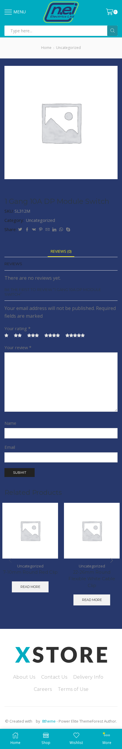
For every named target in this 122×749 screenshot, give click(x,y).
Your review (17, 347)
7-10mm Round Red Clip (30, 572)
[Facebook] (27, 229)
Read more (30, 587)
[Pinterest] (40, 229)
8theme (49, 721)
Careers (43, 689)
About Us (24, 677)
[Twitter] (20, 229)
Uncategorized (68, 47)
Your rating (17, 328)
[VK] (33, 229)
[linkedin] (54, 229)
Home (46, 47)
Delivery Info (88, 677)
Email (9, 447)
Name (10, 423)
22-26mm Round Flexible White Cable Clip (91, 579)
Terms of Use (73, 689)
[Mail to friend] (47, 229)
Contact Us (54, 677)
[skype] (67, 229)
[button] (112, 560)
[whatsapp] (61, 229)
